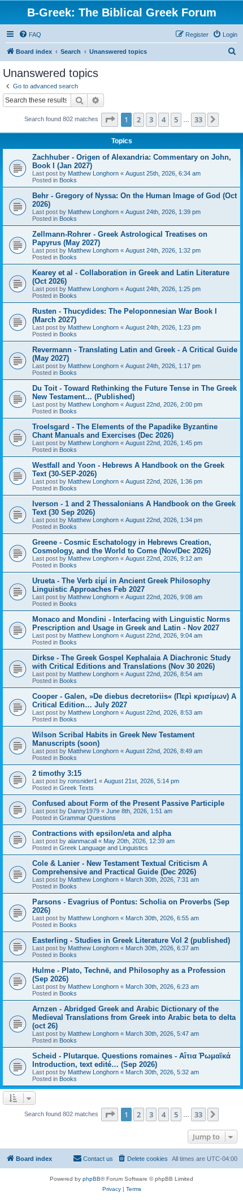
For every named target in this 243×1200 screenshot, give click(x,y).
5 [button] (176, 119)
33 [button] (198, 119)
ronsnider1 (82, 781)
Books (68, 180)
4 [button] (164, 119)
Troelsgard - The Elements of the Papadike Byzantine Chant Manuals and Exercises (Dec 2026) (125, 430)
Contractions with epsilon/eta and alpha (101, 833)
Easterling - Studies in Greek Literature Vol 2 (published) (131, 940)
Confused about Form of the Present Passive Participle (128, 803)
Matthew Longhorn (93, 173)
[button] (109, 119)
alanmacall (82, 841)
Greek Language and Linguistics (103, 847)
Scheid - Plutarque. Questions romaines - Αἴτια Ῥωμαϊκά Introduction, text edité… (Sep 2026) (131, 1060)
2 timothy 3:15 (56, 773)
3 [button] (151, 119)
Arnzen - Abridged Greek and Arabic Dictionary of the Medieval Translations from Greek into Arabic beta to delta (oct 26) (134, 1017)
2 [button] (139, 119)
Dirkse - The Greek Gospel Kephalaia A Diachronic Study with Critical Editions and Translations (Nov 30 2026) (131, 662)
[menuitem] (30, 34)
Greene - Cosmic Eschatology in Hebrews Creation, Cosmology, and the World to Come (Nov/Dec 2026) (121, 546)
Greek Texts (76, 787)
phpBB (92, 1179)
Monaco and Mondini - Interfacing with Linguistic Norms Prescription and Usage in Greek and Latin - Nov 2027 (131, 623)
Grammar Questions (87, 817)
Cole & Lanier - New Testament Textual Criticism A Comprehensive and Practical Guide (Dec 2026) (119, 867)
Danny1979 (83, 811)
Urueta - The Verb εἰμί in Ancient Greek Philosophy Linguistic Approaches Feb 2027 (121, 584)
